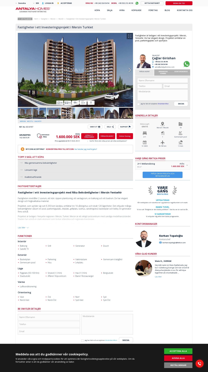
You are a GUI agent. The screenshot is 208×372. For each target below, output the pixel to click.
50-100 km (162, 146)
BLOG (167, 10)
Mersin (53, 19)
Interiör (22, 241)
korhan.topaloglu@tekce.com (174, 243)
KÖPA (97, 10)
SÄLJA (109, 10)
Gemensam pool (180, 137)
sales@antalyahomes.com (164, 67)
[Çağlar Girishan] (143, 67)
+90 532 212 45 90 (161, 62)
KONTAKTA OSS (184, 10)
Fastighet (44, 19)
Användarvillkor (163, 104)
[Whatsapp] (186, 67)
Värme (21, 282)
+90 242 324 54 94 (161, 64)
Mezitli (61, 19)
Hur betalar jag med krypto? (85, 149)
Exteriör (22, 254)
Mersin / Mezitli (163, 128)
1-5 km (180, 146)
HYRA (122, 10)
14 (180, 128)
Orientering (24, 292)
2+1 (144, 137)
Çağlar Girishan (164, 58)
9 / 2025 (145, 146)
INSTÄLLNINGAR (178, 365)
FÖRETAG (153, 10)
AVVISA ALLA (178, 358)
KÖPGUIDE (136, 10)
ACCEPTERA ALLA (178, 351)
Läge (20, 268)
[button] (130, 70)
